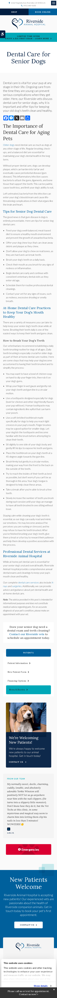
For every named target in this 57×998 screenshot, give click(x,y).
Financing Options (17, 680)
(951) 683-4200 (29, 5)
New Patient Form (17, 672)
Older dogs (8, 144)
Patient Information (18, 663)
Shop (14, 12)
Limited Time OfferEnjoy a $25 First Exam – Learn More (27, 37)
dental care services (28, 582)
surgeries (17, 586)
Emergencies (30, 849)
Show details (41, 986)
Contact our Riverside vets (26, 634)
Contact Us (27, 925)
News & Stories (17, 689)
